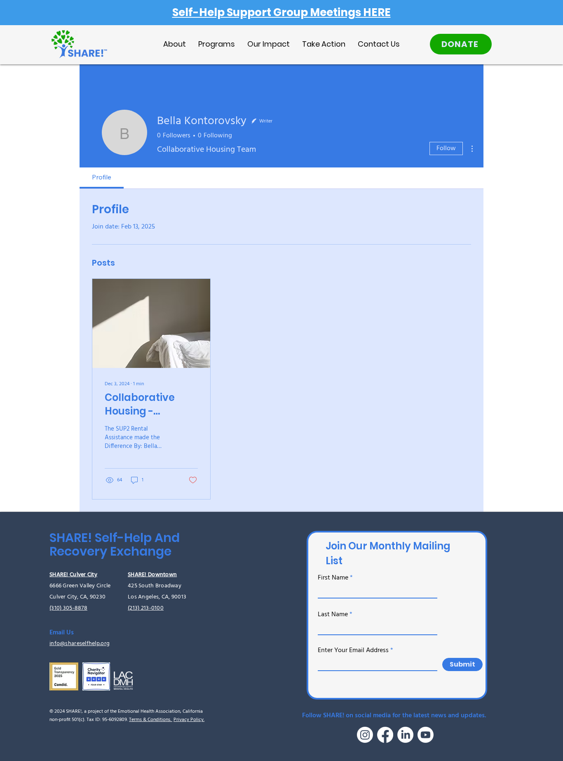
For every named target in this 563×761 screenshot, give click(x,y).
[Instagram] (365, 735)
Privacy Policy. (189, 720)
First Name (333, 578)
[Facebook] (385, 735)
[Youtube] (426, 735)
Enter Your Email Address (353, 650)
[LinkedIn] (405, 735)
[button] (216, 44)
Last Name (333, 614)
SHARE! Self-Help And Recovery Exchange (114, 544)
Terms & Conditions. (150, 720)
